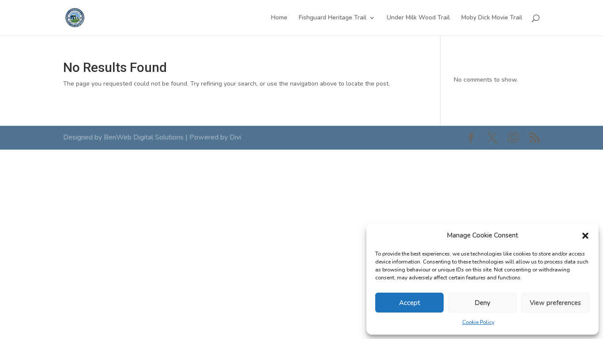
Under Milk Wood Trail (418, 18)
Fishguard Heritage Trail (332, 18)
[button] (585, 235)
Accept (409, 302)
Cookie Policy (478, 322)
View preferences (555, 302)
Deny (482, 302)
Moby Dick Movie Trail (491, 18)
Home (279, 18)
